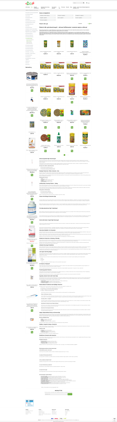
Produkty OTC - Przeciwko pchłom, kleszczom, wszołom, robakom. (32, 31)
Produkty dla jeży (29, 27)
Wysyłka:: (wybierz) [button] (43, 17)
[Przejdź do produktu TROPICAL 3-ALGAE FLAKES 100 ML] (45, 65)
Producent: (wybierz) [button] (61, 15)
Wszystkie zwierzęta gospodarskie (32, 12)
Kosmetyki (28, 15)
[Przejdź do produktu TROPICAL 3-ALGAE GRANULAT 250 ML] (58, 89)
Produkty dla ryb (29, 38)
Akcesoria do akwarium (30, 39)
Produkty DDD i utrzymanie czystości (30, 59)
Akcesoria (28, 61)
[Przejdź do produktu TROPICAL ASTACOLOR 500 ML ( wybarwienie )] (85, 89)
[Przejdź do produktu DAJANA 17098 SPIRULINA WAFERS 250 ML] (45, 44)
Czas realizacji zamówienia (29, 410)
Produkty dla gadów (29, 45)
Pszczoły (27, 25)
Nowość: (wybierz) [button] (79, 17)
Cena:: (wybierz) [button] (60, 17)
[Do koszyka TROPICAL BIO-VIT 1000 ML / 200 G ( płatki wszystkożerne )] (45, 127)
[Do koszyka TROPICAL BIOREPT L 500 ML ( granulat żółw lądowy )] (59, 127)
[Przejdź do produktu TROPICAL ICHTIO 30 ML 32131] (58, 138)
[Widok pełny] (90, 23)
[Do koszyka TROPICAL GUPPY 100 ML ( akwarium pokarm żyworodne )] (45, 151)
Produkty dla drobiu (29, 50)
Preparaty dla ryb (29, 42)
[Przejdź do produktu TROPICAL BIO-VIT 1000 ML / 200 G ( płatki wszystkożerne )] (45, 112)
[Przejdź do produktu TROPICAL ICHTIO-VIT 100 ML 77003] (72, 138)
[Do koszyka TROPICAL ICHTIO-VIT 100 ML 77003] (72, 151)
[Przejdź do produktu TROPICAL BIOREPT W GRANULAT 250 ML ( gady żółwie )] (72, 112)
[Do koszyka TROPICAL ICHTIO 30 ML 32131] (59, 151)
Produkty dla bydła (29, 14)
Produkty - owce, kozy (30, 51)
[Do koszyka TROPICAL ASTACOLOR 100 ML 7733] (72, 102)
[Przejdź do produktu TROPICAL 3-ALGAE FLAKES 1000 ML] (58, 65)
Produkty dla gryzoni (29, 48)
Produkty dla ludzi (29, 17)
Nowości (27, 62)
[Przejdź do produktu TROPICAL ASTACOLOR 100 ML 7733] (72, 89)
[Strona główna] (30, 3)
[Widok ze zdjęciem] (89, 23)
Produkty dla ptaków (29, 36)
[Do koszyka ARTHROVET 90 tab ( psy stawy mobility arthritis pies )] (32, 246)
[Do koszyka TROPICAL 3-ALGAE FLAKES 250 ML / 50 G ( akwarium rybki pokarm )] (72, 79)
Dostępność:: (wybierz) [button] (79, 15)
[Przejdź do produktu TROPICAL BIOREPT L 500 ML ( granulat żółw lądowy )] (58, 112)
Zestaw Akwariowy (29, 43)
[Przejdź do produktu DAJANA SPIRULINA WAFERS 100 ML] (72, 44)
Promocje (27, 64)
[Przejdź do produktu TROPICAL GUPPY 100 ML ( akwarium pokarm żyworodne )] (45, 138)
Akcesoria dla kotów (29, 35)
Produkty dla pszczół (29, 24)
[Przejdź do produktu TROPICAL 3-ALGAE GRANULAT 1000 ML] (45, 89)
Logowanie (53, 410)
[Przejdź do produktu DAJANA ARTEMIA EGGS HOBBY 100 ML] (58, 44)
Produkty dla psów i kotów (30, 22)
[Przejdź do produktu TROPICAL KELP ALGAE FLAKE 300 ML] (85, 138)
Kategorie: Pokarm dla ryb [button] (44, 15)
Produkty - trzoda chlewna (30, 53)
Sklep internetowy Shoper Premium (58, 421)
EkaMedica (28, 19)
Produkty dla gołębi (29, 46)
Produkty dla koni (29, 55)
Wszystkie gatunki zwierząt (30, 20)
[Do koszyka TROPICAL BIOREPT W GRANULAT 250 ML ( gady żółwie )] (72, 127)
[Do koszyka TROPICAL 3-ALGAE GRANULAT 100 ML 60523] (85, 79)
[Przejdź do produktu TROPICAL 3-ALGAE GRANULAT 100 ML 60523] (85, 65)
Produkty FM (28, 56)
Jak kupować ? (41, 410)
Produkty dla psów (29, 33)
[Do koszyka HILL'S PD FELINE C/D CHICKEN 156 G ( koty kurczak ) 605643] (32, 332)
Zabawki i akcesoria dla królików (31, 29)
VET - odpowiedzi (67, 410)
